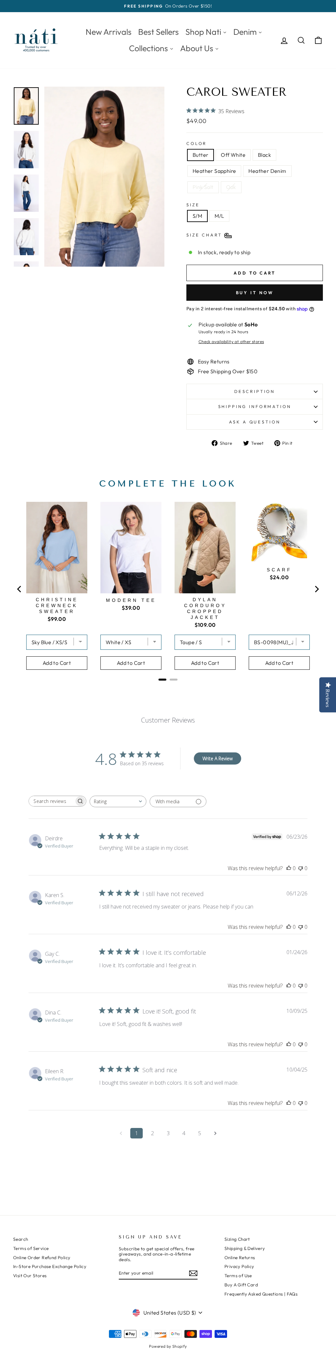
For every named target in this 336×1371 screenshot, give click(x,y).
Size (193, 204)
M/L (219, 216)
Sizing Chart (237, 1239)
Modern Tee (131, 600)
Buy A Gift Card (241, 1285)
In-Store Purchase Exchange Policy (49, 1266)
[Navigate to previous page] (121, 1133)
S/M (197, 216)
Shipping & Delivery (244, 1248)
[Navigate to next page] (215, 1133)
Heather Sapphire (214, 171)
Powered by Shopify (168, 1346)
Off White (233, 155)
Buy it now (255, 292)
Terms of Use (238, 1276)
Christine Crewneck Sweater (57, 605)
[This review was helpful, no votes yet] (288, 868)
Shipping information (254, 406)
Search (20, 1239)
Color (196, 143)
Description (254, 391)
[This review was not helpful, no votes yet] (300, 868)
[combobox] (118, 801)
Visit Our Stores (30, 1276)
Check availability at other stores (231, 341)
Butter (200, 155)
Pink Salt (203, 187)
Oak (231, 187)
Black (264, 155)
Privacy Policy (239, 1266)
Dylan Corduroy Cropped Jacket (205, 608)
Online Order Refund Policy (41, 1257)
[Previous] (19, 589)
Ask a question (255, 421)
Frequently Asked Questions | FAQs (261, 1294)
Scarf (279, 569)
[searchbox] (51, 801)
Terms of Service (31, 1248)
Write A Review (217, 758)
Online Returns (239, 1257)
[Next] (316, 589)
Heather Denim (267, 171)
